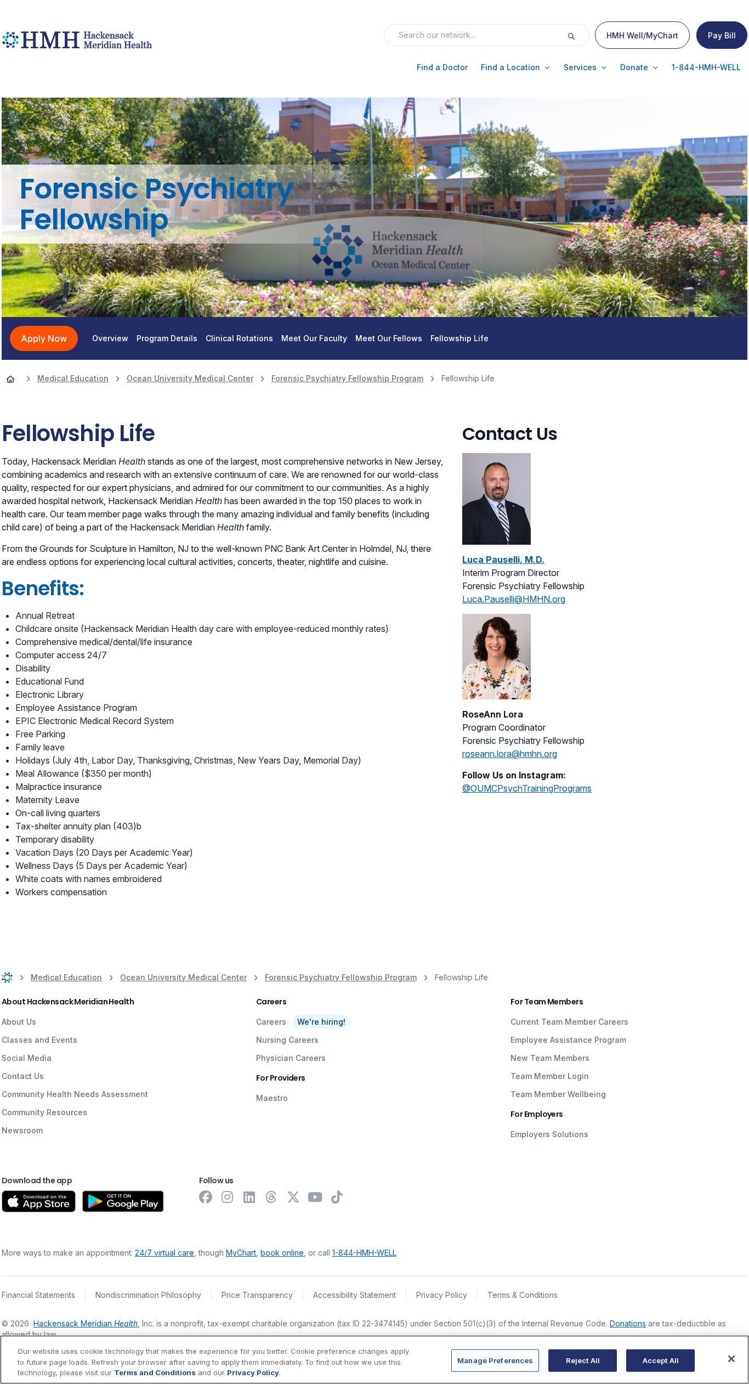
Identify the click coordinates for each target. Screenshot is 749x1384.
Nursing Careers (287, 1039)
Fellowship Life (459, 338)
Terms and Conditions (155, 1372)
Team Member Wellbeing (558, 1094)
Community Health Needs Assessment (75, 1094)
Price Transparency (257, 1295)
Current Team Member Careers (569, 1021)
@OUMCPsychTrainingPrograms (527, 788)
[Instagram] (227, 1197)
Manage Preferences (495, 1359)
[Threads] (271, 1197)
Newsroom (22, 1130)
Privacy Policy (441, 1295)
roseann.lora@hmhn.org (509, 753)
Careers (271, 1021)
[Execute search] (578, 35)
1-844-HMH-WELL (364, 1252)
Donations (628, 1323)
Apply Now (44, 338)
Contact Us (23, 1076)
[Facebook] (205, 1197)
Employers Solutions (549, 1134)
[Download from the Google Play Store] (123, 1201)
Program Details (167, 338)
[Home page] (10, 378)
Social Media (27, 1058)
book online (282, 1252)
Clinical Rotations (239, 338)
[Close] (731, 1359)
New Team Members (549, 1058)
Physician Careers (291, 1058)
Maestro (272, 1098)
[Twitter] (293, 1197)
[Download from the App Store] (39, 1201)
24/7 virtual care (164, 1252)
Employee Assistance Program (568, 1039)
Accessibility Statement (354, 1295)
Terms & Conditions (522, 1295)
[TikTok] (337, 1197)
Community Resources (44, 1112)
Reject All (583, 1359)
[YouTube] (315, 1197)
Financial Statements (38, 1295)
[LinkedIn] (249, 1197)
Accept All (661, 1359)
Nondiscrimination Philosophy (148, 1295)
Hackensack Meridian (85, 1323)
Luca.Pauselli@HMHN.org (513, 599)
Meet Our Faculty (314, 338)
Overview (110, 338)
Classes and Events (39, 1039)
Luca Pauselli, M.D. (503, 559)
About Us (19, 1021)
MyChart (241, 1252)
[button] (442, 67)
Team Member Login (549, 1076)
